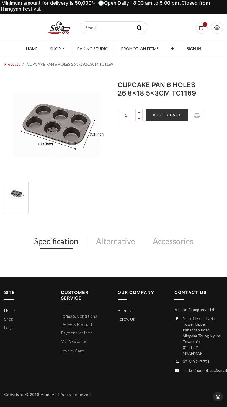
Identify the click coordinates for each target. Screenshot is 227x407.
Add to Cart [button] (167, 115)
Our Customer (74, 341)
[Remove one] (139, 118)
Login (9, 327)
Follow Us (126, 318)
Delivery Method (76, 324)
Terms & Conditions (79, 315)
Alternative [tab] (115, 241)
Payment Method (77, 332)
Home (9, 310)
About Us (126, 310)
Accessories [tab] (173, 241)
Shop (8, 318)
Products (12, 64)
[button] (172, 49)
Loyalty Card (72, 350)
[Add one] (139, 112)
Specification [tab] (56, 241)
